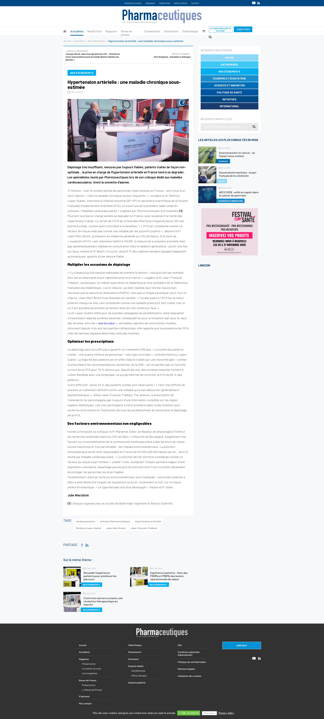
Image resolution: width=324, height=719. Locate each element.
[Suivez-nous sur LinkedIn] (258, 3)
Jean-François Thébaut (144, 528)
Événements (134, 652)
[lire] (72, 577)
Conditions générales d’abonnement (189, 653)
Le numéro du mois (91, 668)
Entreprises (229, 64)
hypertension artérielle (148, 521)
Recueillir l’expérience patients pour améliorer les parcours (100, 576)
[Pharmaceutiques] (64, 31)
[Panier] (203, 31)
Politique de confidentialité (192, 661)
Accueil (67, 40)
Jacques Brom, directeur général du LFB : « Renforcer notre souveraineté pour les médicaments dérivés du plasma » (92, 55)
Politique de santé (229, 92)
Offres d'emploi (139, 675)
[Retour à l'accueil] (162, 16)
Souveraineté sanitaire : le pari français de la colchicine (237, 174)
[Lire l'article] (128, 130)
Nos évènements (96, 40)
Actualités (76, 31)
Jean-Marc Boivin (116, 528)
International (229, 106)
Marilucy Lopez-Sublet (88, 528)
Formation (133, 659)
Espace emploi (180, 3)
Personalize (209, 713)
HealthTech (94, 31)
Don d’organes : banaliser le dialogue (172, 55)
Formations (164, 3)
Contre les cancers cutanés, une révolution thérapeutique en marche (103, 601)
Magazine (111, 31)
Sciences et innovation (229, 85)
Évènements (152, 31)
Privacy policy (226, 713)
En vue (229, 57)
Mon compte (85, 703)
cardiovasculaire (85, 521)
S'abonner (150, 3)
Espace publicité (136, 682)
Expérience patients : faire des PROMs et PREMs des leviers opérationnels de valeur (169, 576)
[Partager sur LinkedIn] (87, 545)
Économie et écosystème (229, 78)
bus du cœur (106, 323)
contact (241, 645)
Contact (195, 3)
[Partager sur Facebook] (82, 545)
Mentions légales (186, 668)
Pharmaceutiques (133, 3)
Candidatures (138, 670)
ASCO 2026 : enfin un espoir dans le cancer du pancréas (238, 194)
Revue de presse (126, 33)
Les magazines (89, 673)
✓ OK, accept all (188, 713)
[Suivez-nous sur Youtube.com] (253, 2)
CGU (180, 645)
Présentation (89, 663)
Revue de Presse (87, 680)
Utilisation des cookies (189, 675)
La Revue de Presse (92, 689)
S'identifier (243, 29)
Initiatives (229, 99)
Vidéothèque (190, 31)
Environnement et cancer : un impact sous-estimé (237, 154)
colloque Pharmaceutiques (115, 521)
